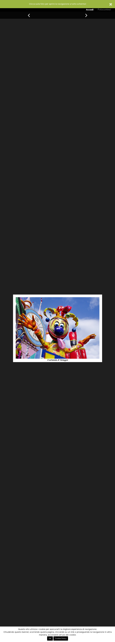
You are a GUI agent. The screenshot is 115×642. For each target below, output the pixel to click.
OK (50, 638)
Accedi (90, 9)
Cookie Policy (60, 638)
